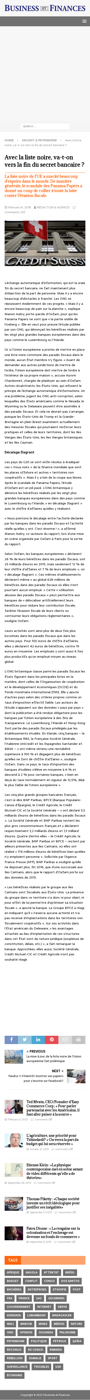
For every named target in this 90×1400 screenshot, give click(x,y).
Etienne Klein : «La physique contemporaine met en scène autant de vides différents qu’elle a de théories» (55, 1171)
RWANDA (56, 1349)
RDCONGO (14, 1349)
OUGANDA (46, 1332)
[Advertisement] (45, 73)
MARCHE (26, 1324)
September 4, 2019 (40, 1242)
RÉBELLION (14, 1358)
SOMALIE (35, 1358)
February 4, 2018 (19, 207)
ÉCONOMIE (14, 1375)
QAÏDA (76, 1341)
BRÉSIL (70, 1272)
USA (58, 1366)
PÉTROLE (59, 1341)
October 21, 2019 (39, 1149)
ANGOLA (31, 1272)
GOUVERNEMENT (19, 1307)
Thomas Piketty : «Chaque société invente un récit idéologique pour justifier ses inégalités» (53, 1203)
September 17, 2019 (41, 1212)
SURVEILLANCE (17, 1366)
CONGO (49, 1281)
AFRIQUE (13, 1272)
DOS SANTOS (70, 1281)
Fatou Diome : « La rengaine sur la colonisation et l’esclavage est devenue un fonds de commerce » (53, 1232)
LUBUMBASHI (36, 1315)
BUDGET (13, 1281)
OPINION (26, 1332)
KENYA (62, 1307)
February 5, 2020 (18, 1119)
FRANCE (24, 1298)
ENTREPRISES (37, 1289)
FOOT (77, 1289)
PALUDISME (67, 1332)
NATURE (76, 1324)
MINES (43, 1324)
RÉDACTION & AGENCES (53, 207)
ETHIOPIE (59, 1289)
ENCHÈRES (14, 1289)
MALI (10, 1324)
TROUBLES (41, 1366)
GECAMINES (56, 1298)
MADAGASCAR (62, 1315)
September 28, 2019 (19, 1183)
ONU (10, 1332)
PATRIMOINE (15, 1341)
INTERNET (44, 1307)
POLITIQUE (39, 1341)
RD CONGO (35, 1349)
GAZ (39, 1298)
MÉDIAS (59, 1324)
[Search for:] (45, 126)
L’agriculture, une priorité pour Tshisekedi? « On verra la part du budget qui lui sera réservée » (53, 1139)
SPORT (52, 1358)
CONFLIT (31, 1281)
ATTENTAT (51, 1272)
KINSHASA (14, 1315)
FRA (9, 1298)
